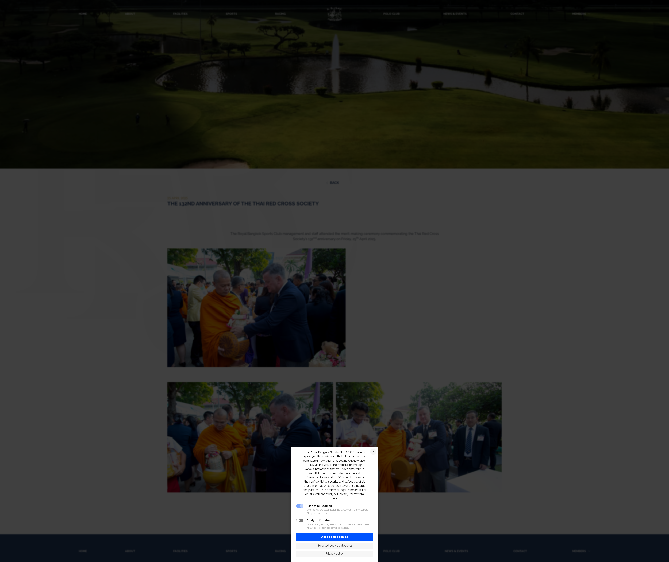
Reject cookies (373, 452)
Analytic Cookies (318, 520)
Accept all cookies (334, 537)
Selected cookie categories (334, 545)
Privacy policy (335, 553)
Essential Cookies (319, 506)
